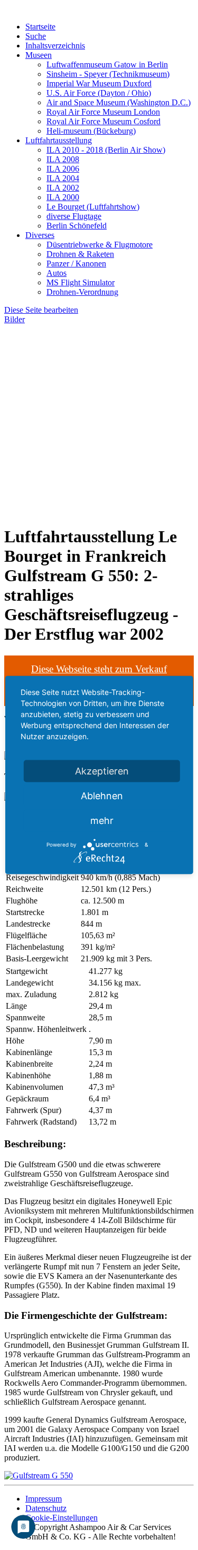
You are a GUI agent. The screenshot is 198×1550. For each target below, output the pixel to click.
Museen (38, 55)
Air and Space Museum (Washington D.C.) (118, 102)
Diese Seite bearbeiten (41, 309)
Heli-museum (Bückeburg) (91, 130)
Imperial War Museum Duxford (99, 83)
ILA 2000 (62, 197)
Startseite (40, 26)
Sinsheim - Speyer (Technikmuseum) (107, 73)
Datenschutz (46, 1508)
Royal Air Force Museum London (103, 111)
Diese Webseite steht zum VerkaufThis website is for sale (99, 674)
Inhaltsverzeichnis (55, 45)
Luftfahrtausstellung (58, 140)
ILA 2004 (62, 178)
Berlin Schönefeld (76, 225)
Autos (56, 273)
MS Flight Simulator (80, 282)
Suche (35, 36)
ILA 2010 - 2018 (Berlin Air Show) (105, 149)
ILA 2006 (62, 168)
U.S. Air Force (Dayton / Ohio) (98, 92)
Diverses (39, 235)
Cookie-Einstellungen (61, 1517)
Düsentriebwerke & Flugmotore (99, 244)
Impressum (43, 1498)
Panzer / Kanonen (76, 263)
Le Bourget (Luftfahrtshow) (92, 206)
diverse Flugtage (73, 216)
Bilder (14, 319)
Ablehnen (102, 795)
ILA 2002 (62, 187)
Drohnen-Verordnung (82, 291)
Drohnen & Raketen (80, 254)
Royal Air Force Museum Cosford (103, 121)
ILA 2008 (62, 159)
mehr (102, 820)
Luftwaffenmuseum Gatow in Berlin (107, 64)
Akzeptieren (102, 771)
